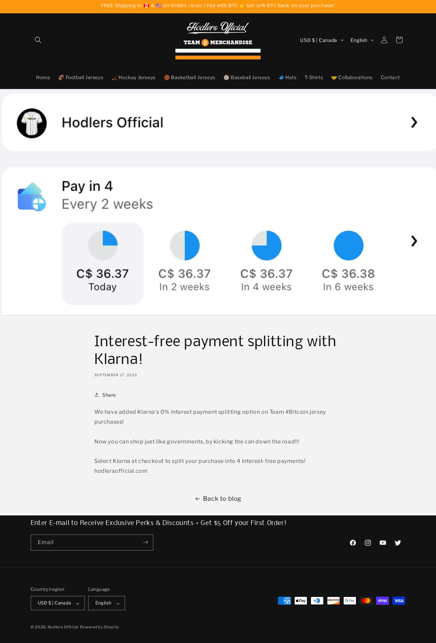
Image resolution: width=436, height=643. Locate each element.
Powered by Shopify (100, 627)
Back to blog (222, 498)
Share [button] (109, 395)
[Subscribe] (145, 542)
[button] (38, 39)
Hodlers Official (63, 627)
